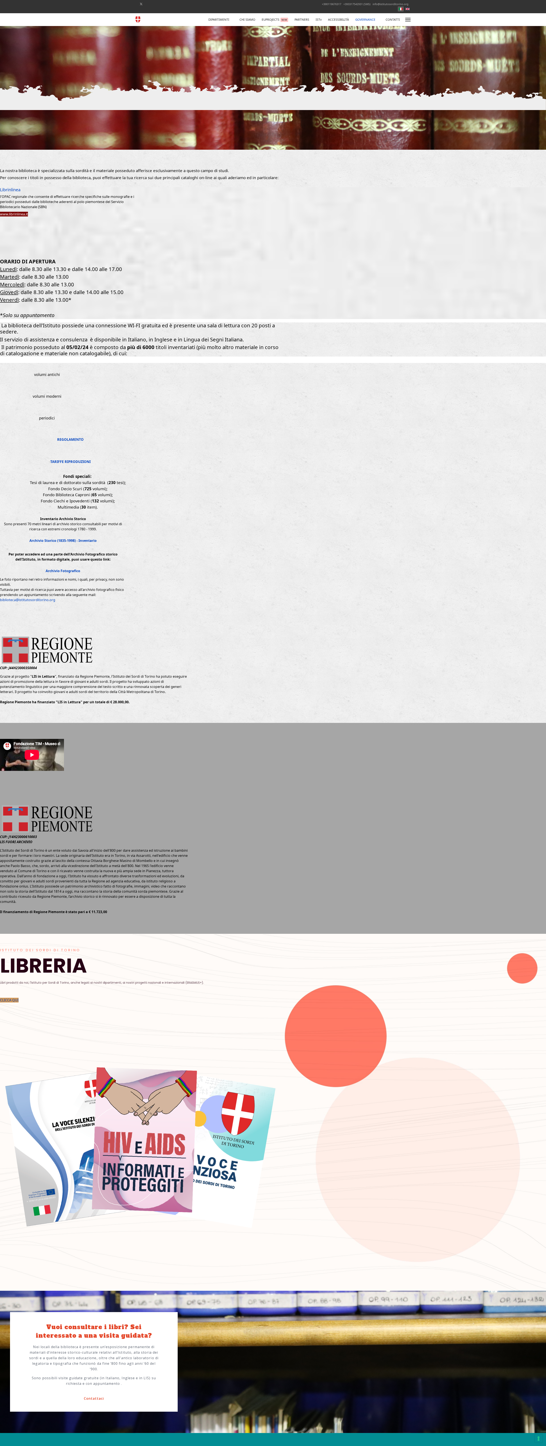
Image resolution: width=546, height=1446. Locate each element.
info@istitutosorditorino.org (390, 4)
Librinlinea (10, 190)
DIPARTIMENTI (218, 19)
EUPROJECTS (274, 19)
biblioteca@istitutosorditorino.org (27, 600)
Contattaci (94, 1398)
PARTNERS (302, 19)
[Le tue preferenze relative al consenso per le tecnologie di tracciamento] (538, 1438)
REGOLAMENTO (70, 439)
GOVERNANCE (365, 19)
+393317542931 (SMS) (356, 4)
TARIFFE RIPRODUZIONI (70, 461)
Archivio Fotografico (63, 571)
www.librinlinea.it (14, 214)
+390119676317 (331, 4)
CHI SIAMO (247, 19)
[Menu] (408, 19)
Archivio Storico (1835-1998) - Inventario (63, 540)
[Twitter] (141, 4)
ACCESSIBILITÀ (338, 19)
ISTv (319, 19)
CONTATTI (393, 19)
